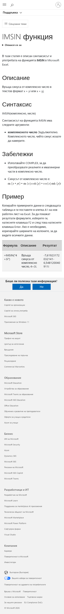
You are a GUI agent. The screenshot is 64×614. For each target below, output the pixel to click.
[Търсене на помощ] (12, 4)
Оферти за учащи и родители (17, 417)
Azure (6, 450)
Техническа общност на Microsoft (19, 512)
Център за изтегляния (14, 344)
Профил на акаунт (12, 338)
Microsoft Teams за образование (18, 394)
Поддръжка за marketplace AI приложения (23, 506)
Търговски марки (34, 597)
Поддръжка (10, 12)
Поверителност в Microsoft (16, 556)
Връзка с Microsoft (12, 591)
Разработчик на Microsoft (15, 495)
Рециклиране (10, 361)
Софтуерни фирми (12, 529)
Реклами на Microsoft (13, 467)
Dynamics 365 (10, 456)
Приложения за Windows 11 (16, 322)
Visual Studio (10, 534)
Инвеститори (10, 562)
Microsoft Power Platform (15, 523)
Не (42, 287)
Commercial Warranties (14, 366)
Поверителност (30, 591)
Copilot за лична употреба (16, 310)
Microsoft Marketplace (14, 517)
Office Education (11, 405)
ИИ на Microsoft (11, 439)
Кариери (8, 551)
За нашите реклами (13, 602)
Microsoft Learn (11, 500)
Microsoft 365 (10, 316)
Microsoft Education (13, 383)
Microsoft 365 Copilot (13, 473)
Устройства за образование (16, 388)
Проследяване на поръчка (16, 355)
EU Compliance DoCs (33, 602)
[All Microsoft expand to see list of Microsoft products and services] (4, 5)
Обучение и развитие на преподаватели (22, 411)
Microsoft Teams (11, 478)
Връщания (9, 349)
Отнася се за (13, 45)
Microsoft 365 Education (14, 400)
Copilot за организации (14, 305)
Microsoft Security (12, 444)
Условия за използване (14, 597)
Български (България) (19, 572)
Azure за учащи (11, 422)
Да (21, 287)
